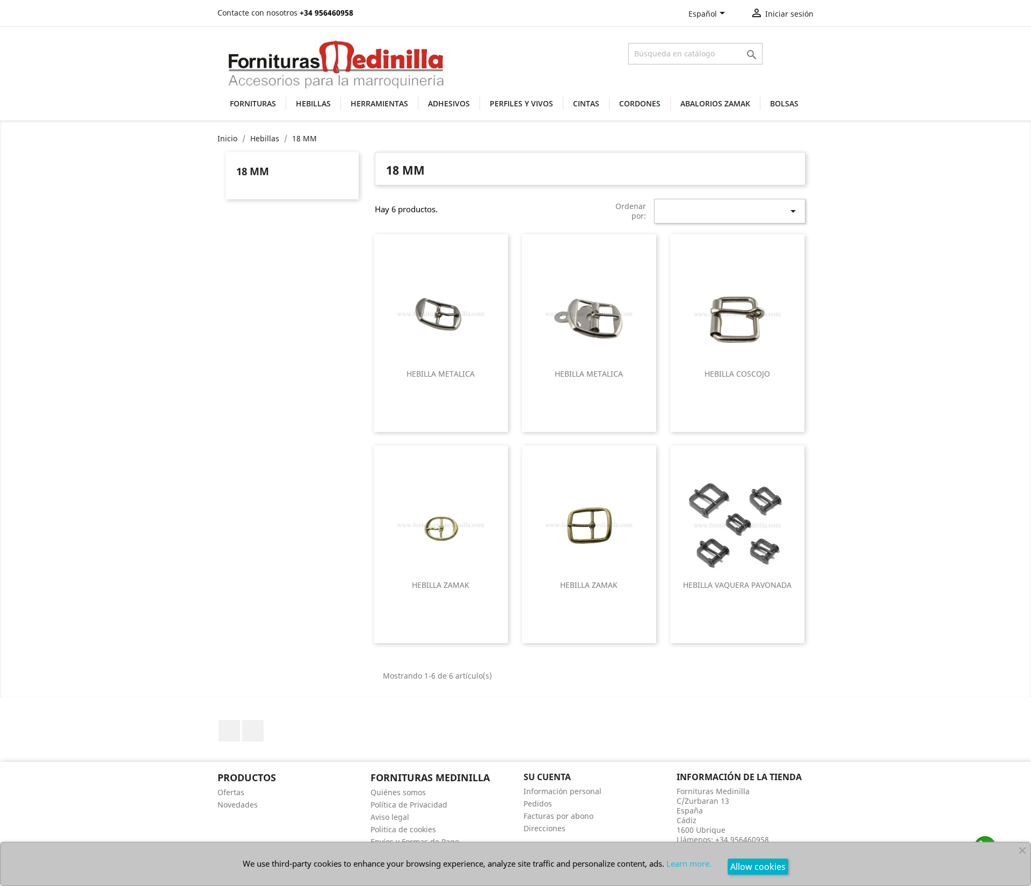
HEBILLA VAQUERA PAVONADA (737, 585)
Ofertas (230, 792)
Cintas (586, 103)
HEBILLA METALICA (440, 374)
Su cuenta (547, 777)
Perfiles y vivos (521, 103)
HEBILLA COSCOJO (737, 374)
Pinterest (229, 730)
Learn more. (688, 863)
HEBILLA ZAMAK (440, 585)
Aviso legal (390, 817)
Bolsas (784, 103)
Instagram (253, 730)
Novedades (237, 804)
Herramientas (379, 103)
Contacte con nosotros (257, 13)
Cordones (639, 103)
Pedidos (538, 803)
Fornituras (253, 103)
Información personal (562, 791)
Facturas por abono (558, 816)
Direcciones (544, 828)
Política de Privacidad (409, 804)
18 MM (252, 171)
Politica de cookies (403, 829)
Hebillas (313, 103)
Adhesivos (449, 103)
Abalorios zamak (715, 103)
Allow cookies (758, 867)
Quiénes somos (398, 792)
